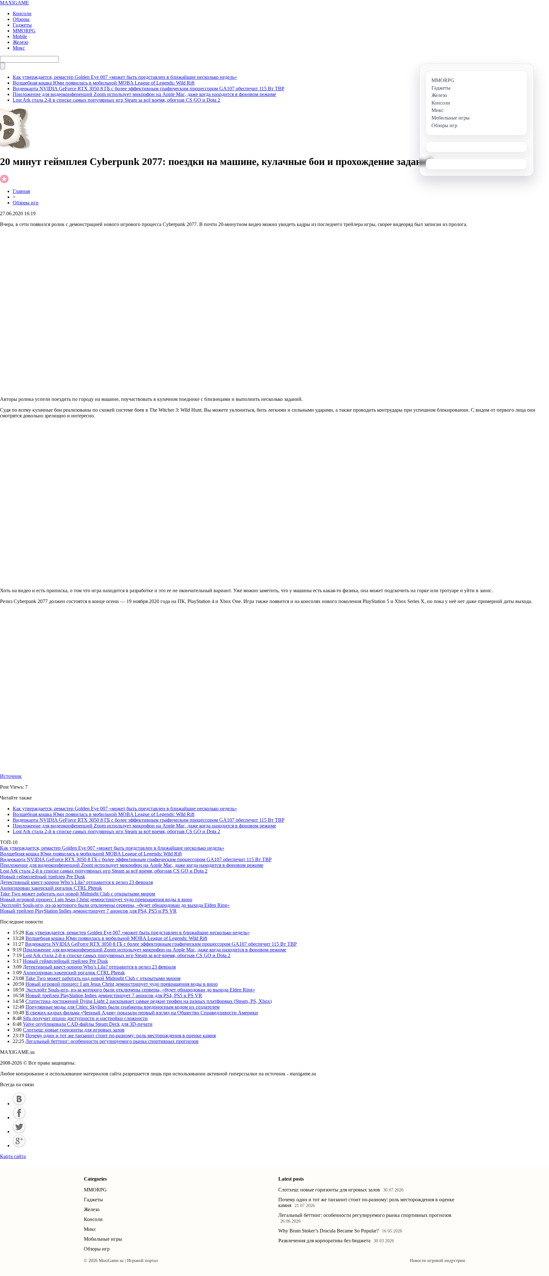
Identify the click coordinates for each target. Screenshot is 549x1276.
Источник (11, 776)
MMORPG (24, 30)
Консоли (22, 13)
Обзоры (21, 19)
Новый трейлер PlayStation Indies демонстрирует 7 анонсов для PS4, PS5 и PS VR (88, 911)
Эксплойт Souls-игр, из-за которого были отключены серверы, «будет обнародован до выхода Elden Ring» (115, 905)
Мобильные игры (103, 1239)
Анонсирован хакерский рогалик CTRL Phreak (51, 888)
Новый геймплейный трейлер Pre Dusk (42, 876)
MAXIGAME (14, 2)
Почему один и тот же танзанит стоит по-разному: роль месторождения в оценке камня (120, 1035)
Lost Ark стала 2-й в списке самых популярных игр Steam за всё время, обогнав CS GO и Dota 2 (116, 100)
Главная (21, 191)
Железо (20, 42)
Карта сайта (13, 1156)
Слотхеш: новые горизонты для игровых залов (74, 1029)
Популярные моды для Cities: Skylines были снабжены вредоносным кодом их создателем (122, 1007)
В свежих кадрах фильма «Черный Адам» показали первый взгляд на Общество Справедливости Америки (141, 1012)
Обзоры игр (25, 202)
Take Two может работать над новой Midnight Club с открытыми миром (77, 893)
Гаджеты (22, 25)
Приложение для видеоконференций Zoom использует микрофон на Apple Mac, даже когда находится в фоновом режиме (144, 94)
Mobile (20, 36)
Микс (19, 48)
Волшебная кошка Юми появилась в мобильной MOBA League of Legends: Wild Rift (103, 83)
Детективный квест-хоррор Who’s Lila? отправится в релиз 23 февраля (76, 882)
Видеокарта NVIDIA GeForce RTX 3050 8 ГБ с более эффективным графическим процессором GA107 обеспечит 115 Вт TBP (148, 88)
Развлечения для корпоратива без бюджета (324, 1240)
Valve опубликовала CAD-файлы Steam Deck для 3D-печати (87, 1024)
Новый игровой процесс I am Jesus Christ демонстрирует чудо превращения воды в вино (96, 899)
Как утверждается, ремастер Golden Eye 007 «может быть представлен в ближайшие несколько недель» (125, 77)
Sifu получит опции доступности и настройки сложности (85, 1018)
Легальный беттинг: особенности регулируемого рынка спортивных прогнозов (112, 1041)
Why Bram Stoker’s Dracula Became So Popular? (328, 1230)
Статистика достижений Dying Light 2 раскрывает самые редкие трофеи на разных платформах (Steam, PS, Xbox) (148, 1001)
